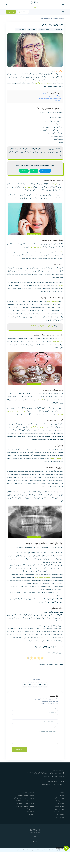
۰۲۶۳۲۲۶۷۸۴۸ (23, 171)
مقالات (40, 29)
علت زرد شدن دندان (53, 301)
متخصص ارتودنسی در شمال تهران (25, 803)
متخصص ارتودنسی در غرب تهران (25, 806)
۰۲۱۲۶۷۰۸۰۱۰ (34, 171)
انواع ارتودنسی (57, 29)
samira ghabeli (31, 29)
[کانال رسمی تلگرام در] (33, 841)
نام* (55, 708)
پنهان (44, 93)
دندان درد (31, 814)
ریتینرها (61, 252)
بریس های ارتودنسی (37, 427)
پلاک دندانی (40, 400)
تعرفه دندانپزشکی (29, 812)
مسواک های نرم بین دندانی (42, 577)
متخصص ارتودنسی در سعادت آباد (25, 801)
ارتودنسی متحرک (59, 803)
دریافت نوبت (11, 12)
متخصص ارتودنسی (28, 809)
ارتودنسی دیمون (59, 809)
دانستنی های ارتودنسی (47, 29)
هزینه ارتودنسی (60, 814)
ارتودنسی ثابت (60, 801)
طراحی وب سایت (31, 850)
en (6, 5)
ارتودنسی (60, 285)
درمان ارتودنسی (53, 184)
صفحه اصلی (61, 18)
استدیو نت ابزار (16, 850)
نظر (55, 727)
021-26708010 (24, 12)
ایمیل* (54, 717)
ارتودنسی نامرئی (59, 798)
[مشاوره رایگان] (66, 848)
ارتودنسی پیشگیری (59, 812)
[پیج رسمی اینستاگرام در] (36, 841)
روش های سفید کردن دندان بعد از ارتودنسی (40, 326)
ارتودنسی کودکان (59, 817)
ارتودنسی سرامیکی (59, 806)
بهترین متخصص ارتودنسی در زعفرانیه (24, 798)
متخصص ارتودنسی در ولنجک (26, 795)
